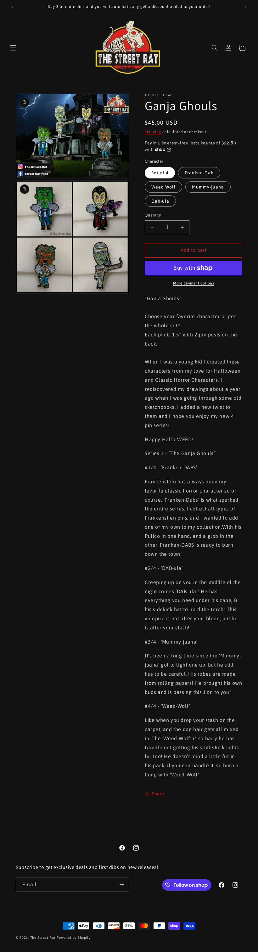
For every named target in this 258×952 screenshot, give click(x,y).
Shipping (153, 132)
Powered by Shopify (74, 937)
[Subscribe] (122, 884)
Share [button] (158, 793)
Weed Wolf (163, 186)
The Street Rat (43, 937)
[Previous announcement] (12, 7)
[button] (13, 48)
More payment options (193, 283)
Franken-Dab (199, 172)
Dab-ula (160, 201)
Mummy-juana (208, 186)
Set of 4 (159, 172)
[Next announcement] (246, 7)
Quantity (153, 215)
